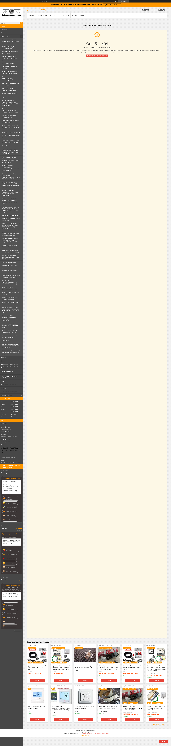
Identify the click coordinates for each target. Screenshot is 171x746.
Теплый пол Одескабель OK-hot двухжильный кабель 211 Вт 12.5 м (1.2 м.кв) (11, 486)
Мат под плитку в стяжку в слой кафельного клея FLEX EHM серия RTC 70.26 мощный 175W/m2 (10, 184)
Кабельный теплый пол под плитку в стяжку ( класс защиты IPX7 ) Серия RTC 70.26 (10, 240)
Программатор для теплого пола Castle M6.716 (36, 707)
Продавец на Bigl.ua (85, 732)
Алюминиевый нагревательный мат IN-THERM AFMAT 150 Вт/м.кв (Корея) (11, 275)
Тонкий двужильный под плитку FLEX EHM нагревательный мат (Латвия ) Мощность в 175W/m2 (11, 176)
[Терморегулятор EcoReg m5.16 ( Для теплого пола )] (85, 696)
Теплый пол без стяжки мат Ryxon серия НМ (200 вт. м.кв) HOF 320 (10, 127)
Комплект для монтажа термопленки (9, 482)
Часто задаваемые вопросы (9, 392)
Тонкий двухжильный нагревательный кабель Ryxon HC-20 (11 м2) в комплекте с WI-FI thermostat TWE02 (156, 668)
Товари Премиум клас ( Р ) (9, 93)
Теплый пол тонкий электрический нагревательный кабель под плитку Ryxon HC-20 (10, 168)
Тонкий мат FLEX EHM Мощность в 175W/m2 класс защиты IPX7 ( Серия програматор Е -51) (10, 193)
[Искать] (21, 23)
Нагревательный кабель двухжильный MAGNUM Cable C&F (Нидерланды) (10, 257)
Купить (37, 680)
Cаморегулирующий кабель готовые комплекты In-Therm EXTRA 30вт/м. (10, 345)
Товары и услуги (5, 36)
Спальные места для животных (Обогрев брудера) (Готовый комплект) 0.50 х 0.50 (11, 541)
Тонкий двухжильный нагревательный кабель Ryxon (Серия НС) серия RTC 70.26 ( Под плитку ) (10, 103)
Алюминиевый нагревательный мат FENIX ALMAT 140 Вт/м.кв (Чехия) (10, 282)
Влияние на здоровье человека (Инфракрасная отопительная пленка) (10, 366)
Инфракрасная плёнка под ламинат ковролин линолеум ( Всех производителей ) (10, 41)
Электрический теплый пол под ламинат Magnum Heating (10, 251)
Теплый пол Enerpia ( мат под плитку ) (10, 293)
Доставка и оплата (6, 395)
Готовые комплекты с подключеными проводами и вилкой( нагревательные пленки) (10, 66)
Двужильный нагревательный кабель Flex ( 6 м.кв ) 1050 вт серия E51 (37, 667)
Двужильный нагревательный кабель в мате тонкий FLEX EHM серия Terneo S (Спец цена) (11, 201)
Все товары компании (159, 724)
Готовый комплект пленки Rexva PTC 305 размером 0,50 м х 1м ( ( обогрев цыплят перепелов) (11, 596)
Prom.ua (93, 730)
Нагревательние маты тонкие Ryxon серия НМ (11, 121)
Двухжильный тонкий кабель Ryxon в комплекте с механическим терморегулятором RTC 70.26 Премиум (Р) (10, 301)
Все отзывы (17, 631)
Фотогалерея (5, 33)
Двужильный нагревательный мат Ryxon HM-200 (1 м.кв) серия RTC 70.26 (156, 708)
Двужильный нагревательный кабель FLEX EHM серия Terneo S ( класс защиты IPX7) (11, 233)
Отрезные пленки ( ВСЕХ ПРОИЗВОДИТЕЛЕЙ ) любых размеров (9, 58)
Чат (165, 741)
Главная (31, 15)
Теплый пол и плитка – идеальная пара (7, 372)
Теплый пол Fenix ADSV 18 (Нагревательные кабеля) (9, 72)
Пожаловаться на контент (85, 733)
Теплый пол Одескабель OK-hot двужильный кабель (10, 331)
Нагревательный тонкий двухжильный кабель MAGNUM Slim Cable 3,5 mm (9, 263)
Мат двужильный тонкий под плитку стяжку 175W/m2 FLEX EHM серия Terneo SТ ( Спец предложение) (10, 209)
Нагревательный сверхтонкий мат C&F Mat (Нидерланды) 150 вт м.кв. (11, 352)
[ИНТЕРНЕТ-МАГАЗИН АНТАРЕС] (11, 12)
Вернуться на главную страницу (98, 55)
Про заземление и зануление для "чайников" (9, 377)
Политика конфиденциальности (101, 733)
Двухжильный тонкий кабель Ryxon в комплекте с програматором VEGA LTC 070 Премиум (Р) (10, 338)
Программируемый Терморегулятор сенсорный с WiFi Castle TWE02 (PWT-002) (61, 708)
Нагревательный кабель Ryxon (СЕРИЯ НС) (9, 116)
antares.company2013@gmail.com (10, 462)
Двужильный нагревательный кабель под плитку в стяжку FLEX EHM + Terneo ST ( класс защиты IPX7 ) (11, 226)
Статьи (3, 361)
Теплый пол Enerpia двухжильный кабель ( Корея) (10, 288)
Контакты (66, 15)
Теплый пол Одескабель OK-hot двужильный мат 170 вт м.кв (10, 325)
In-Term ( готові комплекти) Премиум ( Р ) (9, 246)
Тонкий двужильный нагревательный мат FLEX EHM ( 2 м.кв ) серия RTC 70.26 (132, 708)
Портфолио (4, 29)
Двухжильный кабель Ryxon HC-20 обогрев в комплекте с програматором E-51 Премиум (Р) (10, 310)
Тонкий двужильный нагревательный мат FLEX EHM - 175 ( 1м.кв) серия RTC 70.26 (108, 667)
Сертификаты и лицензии (8, 385)
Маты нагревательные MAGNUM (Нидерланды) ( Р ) (10, 269)
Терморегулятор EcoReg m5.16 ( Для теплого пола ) (85, 707)
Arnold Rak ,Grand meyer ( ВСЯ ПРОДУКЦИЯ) (10, 84)
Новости (3, 357)
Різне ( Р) (4, 97)
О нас (2, 381)
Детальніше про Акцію (112, 5)
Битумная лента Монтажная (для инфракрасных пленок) (108, 707)
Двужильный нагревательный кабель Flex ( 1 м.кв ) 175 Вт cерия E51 (132, 667)
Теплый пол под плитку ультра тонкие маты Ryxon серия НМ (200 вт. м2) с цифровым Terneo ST (11, 135)
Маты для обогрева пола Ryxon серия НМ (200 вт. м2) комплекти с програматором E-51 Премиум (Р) (11, 159)
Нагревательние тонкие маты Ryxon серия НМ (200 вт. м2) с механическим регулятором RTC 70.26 (11, 143)
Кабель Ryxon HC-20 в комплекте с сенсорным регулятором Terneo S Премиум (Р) (9, 318)
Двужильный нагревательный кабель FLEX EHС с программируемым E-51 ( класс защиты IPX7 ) (11, 218)
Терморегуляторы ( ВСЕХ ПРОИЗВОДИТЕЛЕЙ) (9, 47)
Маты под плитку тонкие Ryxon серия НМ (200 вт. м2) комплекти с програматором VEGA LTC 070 (10, 151)
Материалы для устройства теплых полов (10, 52)
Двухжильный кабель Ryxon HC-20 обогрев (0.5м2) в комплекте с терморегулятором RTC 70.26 (61, 667)
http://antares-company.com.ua (9, 457)
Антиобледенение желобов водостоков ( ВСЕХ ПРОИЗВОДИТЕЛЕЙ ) (10, 78)
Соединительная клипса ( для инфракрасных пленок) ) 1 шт (11, 491)
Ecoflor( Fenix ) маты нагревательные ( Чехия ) (9, 89)
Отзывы (3, 388)
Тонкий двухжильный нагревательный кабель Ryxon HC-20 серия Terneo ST (10, 110)
